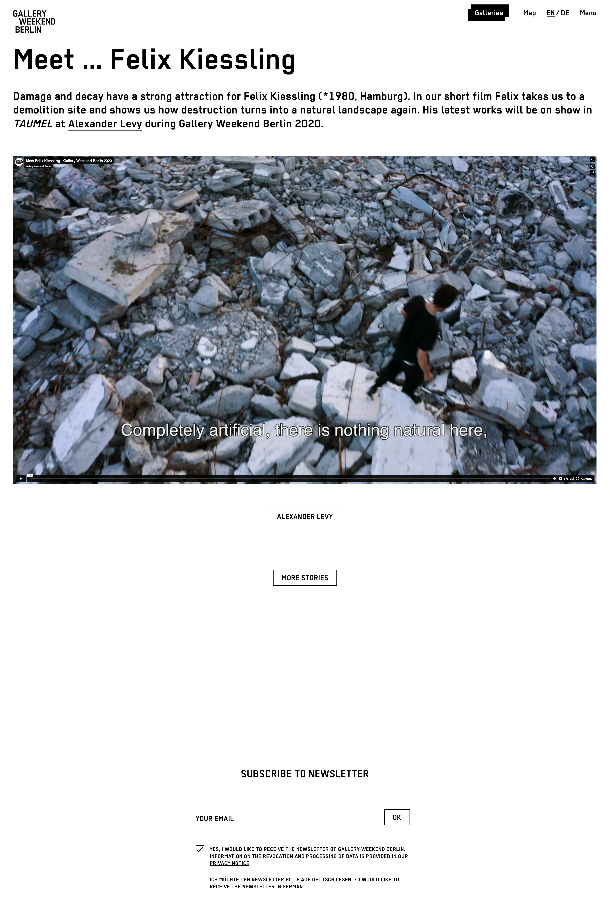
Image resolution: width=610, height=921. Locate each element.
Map (529, 13)
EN (551, 13)
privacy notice (229, 863)
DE (565, 13)
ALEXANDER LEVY (305, 517)
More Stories (305, 578)
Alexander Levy (105, 124)
